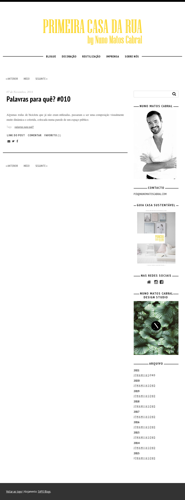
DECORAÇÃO (69, 56)
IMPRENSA (112, 56)
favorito (52, 135)
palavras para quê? (24, 127)
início (27, 78)
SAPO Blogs (44, 491)
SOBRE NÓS (132, 56)
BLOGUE (51, 56)
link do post (16, 135)
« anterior (12, 78)
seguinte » (41, 78)
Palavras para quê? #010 (39, 99)
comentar (35, 135)
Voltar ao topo (14, 491)
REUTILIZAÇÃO (91, 56)
